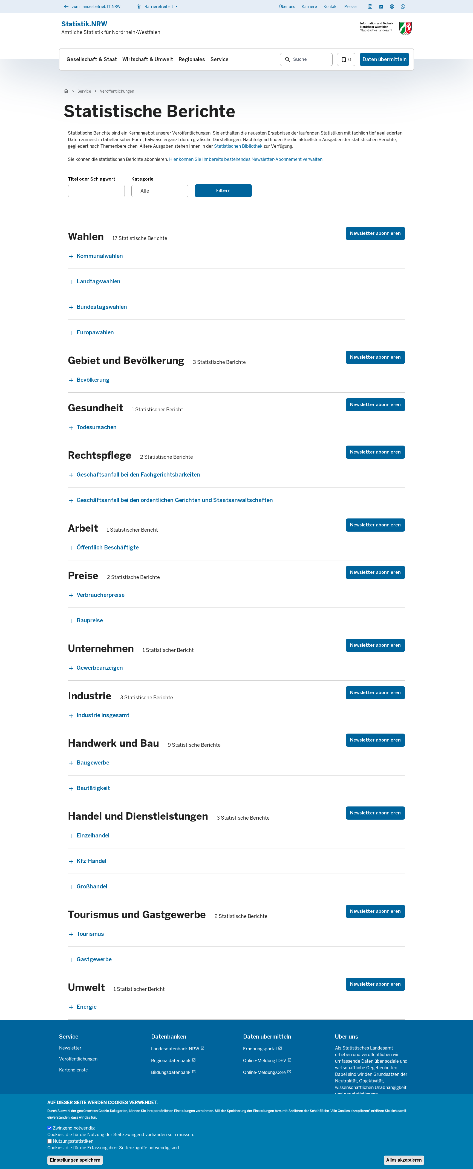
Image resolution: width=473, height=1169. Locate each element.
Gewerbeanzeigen (100, 668)
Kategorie (142, 179)
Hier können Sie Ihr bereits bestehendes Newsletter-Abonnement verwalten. (246, 159)
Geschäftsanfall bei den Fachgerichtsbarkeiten (138, 474)
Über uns (287, 6)
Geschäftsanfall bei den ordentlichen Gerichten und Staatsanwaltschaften (175, 500)
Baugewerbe (93, 762)
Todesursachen (97, 427)
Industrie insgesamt (103, 715)
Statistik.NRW (84, 24)
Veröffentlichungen (117, 91)
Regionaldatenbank (171, 1060)
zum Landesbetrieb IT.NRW (92, 7)
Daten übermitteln (267, 1036)
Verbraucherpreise (101, 595)
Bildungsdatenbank (171, 1072)
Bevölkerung (93, 380)
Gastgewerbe (94, 959)
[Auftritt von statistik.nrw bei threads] (392, 6)
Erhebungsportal (260, 1049)
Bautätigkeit (93, 788)
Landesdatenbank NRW (175, 1049)
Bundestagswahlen (102, 307)
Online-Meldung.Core (264, 1072)
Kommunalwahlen (100, 256)
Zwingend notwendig (74, 1128)
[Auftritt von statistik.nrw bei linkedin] (381, 6)
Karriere (309, 6)
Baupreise (90, 620)
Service (84, 91)
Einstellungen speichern (75, 1159)
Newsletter (70, 1048)
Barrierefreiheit (157, 6)
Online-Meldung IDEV (264, 1060)
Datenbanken (168, 1036)
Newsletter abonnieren (375, 233)
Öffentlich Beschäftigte (108, 547)
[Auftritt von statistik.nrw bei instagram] (370, 6)
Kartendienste (73, 1070)
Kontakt (331, 6)
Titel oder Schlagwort (92, 179)
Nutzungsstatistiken (73, 1141)
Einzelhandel (93, 835)
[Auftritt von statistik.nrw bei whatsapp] (403, 6)
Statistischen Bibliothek (238, 146)
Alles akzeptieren (404, 1159)
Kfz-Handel (91, 861)
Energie (87, 1006)
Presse (350, 6)
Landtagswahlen (98, 281)
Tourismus (90, 934)
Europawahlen (95, 332)
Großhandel (92, 886)
